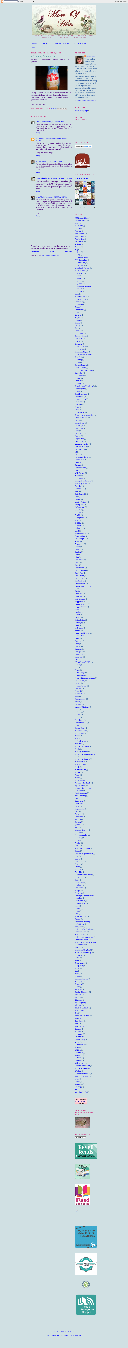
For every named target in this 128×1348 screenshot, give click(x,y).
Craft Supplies (80, 399)
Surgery (78, 997)
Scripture (78, 927)
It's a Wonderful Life (82, 662)
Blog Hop (78, 281)
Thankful (78, 1000)
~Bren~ (39, 122)
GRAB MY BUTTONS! (61, 44)
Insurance (79, 654)
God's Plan (79, 573)
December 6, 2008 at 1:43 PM (61, 178)
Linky (77, 717)
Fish (76, 520)
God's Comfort (80, 570)
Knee (77, 696)
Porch (77, 846)
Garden (78, 552)
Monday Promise (81, 752)
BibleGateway (80, 271)
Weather (78, 1055)
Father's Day (80, 507)
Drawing (78, 462)
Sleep (77, 960)
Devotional (79, 441)
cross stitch (79, 412)
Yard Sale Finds (81, 1092)
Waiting (78, 1050)
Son (76, 971)
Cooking (78, 383)
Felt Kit (77, 515)
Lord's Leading (80, 723)
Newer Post (35, 251)
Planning (78, 838)
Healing (78, 612)
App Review (79, 239)
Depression (79, 439)
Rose (77, 914)
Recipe (77, 891)
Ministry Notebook (82, 746)
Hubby (77, 644)
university (79, 1034)
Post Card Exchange (82, 848)
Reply (38, 133)
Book (77, 294)
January (78, 665)
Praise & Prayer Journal (84, 854)
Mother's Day (80, 762)
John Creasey (80, 681)
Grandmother (80, 584)
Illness (77, 646)
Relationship (80, 901)
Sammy (78, 919)
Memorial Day (80, 731)
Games (77, 549)
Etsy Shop (78, 478)
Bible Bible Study (81, 257)
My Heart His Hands (82, 783)
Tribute (78, 1018)
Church (77, 357)
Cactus (77, 323)
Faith (77, 491)
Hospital (78, 641)
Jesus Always (80, 673)
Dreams (78, 465)
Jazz (76, 667)
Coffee (77, 362)
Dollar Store (79, 460)
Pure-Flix (78, 872)
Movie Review (80, 770)
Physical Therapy (81, 830)
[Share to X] (62, 109)
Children (78, 344)
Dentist (78, 436)
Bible (77, 255)
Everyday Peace (81, 483)
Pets (76, 827)
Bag (76, 250)
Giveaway (78, 560)
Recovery (78, 893)
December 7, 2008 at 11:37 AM (56, 197)
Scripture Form (80, 932)
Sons (77, 974)
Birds (77, 276)
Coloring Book (80, 368)
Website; (78, 1058)
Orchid (77, 806)
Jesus (77, 670)
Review (77, 909)
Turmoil (78, 1029)
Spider (77, 976)
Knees (77, 702)
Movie (77, 767)
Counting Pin (80, 389)
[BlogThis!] (60, 109)
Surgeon (78, 995)
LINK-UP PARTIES (79, 44)
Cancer (77, 331)
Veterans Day (80, 1039)
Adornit (78, 228)
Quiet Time (79, 877)
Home (52, 251)
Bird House (79, 273)
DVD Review (79, 473)
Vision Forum (80, 1045)
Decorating (79, 433)
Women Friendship (82, 1074)
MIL (76, 739)
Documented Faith (82, 457)
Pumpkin (78, 869)
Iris (76, 660)
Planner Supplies (81, 835)
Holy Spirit (79, 628)
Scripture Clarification (83, 929)
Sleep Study (79, 966)
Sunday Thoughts (81, 992)
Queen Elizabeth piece (83, 875)
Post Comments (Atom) (50, 256)
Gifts (77, 557)
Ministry (78, 744)
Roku (77, 911)
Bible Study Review (82, 268)
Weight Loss (79, 1063)
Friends (78, 541)
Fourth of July (80, 536)
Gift (76, 555)
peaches (78, 825)
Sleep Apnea (79, 963)
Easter (77, 476)
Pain (76, 811)
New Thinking (80, 796)
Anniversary (79, 234)
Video (77, 1042)
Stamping (78, 981)
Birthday (78, 278)
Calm (77, 328)
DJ (76, 452)
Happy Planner (80, 607)
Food (77, 531)
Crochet (78, 405)
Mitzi (77, 749)
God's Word (79, 576)
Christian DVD (80, 347)
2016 (76, 223)
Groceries (78, 594)
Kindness (78, 694)
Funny (77, 547)
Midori (77, 736)
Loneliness (79, 720)
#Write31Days (80, 221)
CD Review (79, 333)
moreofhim (90, 56)
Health (77, 615)
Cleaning (78, 360)
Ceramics (78, 339)
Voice (77, 1047)
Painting (78, 814)
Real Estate (79, 888)
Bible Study (79, 265)
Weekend (78, 1061)
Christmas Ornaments (83, 354)
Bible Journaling (81, 260)
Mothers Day (80, 764)
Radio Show (79, 883)
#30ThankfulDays (82, 218)
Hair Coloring (80, 599)
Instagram (79, 652)
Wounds (78, 1084)
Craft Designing (81, 394)
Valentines (79, 1037)
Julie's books (82, 178)
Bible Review (80, 263)
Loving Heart (80, 728)
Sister (77, 958)
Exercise (78, 486)
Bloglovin (78, 291)
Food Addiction (80, 534)
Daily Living (79, 423)
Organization (80, 809)
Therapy (78, 1005)
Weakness (79, 1053)
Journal (77, 683)
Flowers (78, 526)
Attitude (78, 244)
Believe (78, 252)
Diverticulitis (80, 449)
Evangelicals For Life (83, 481)
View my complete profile (85, 101)
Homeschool (79, 636)
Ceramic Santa (80, 336)
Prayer (77, 859)
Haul (77, 609)
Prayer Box (79, 862)
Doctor (77, 454)
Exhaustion (79, 489)
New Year (78, 798)
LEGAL (34, 48)
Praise (77, 851)
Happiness (79, 602)
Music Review (80, 780)
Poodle (77, 843)
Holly (77, 625)
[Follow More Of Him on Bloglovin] (83, 147)
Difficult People (81, 447)
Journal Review (80, 686)
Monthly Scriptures (82, 759)
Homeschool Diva (43, 178)
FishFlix (78, 523)
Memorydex (79, 733)
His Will (78, 617)
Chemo (77, 341)
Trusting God (80, 1026)
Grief (77, 591)
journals (78, 688)
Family (77, 499)
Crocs (77, 407)
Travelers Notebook (82, 1016)
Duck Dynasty (80, 468)
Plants (77, 840)
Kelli (38, 161)
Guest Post (79, 596)
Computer (78, 373)
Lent (76, 710)
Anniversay (79, 236)
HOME (34, 44)
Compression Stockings (84, 370)
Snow (77, 968)
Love (77, 725)
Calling (77, 325)
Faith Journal (80, 494)
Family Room (80, 505)
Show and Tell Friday (83, 953)
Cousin (77, 391)
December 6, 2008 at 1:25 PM (51, 161)
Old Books (79, 804)
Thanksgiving (80, 1003)
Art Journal (79, 242)
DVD (76, 470)
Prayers (78, 864)
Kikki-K (78, 691)
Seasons (78, 947)
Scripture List (80, 934)
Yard (76, 1089)
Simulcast (78, 955)
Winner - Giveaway (82, 1066)
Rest (76, 906)
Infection (78, 649)
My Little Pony (80, 785)
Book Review (80, 297)
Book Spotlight (80, 299)
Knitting (78, 704)
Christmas (79, 349)
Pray (76, 856)
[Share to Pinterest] (66, 109)
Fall (76, 497)
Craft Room (79, 397)
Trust (77, 1024)
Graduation (79, 581)
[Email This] (58, 109)
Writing (78, 1087)
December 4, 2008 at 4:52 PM (53, 122)
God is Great (79, 568)
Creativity (78, 402)
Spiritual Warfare (81, 979)
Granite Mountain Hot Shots (85, 586)
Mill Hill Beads (80, 741)
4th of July (79, 226)
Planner (78, 833)
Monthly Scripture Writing (85, 754)
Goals (77, 563)
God (76, 565)
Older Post (68, 251)
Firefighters (79, 518)
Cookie (77, 378)
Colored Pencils (81, 365)
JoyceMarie (40, 197)
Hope (77, 638)
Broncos (78, 315)
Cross (77, 410)
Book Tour (79, 302)
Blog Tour (78, 284)
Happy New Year (81, 604)
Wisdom (78, 1071)
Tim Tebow (79, 1010)
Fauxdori (78, 510)
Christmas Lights (81, 352)
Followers (78, 528)
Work (77, 1079)
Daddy (77, 420)
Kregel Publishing (82, 707)
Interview (78, 657)
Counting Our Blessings (84, 386)
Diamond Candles (81, 444)
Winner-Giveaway (82, 1068)
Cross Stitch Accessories (84, 415)
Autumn (78, 247)
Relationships (80, 903)
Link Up (78, 712)
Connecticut (79, 376)
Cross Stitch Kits (81, 418)
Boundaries (79, 310)
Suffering (78, 989)
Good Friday (79, 578)
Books (77, 307)
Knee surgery (80, 699)
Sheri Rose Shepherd (83, 950)
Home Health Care (82, 633)
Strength (78, 984)
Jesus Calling (80, 675)
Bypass (77, 318)
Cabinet (78, 320)
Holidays (78, 623)
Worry (77, 1082)
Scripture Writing (81, 940)
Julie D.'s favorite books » (88, 208)
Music (77, 778)
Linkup (77, 715)
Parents (78, 819)
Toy (76, 1013)
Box (76, 312)
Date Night (79, 426)
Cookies (78, 381)
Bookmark (79, 304)
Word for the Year (81, 1076)
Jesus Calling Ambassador (85, 678)
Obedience (79, 801)
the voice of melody (44, 139)
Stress (77, 987)
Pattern (78, 822)
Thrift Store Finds (82, 1008)
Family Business (81, 502)
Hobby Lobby (80, 620)
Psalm (77, 867)
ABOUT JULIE (45, 44)
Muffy (77, 775)
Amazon (78, 231)
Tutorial (78, 1032)
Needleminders (81, 793)
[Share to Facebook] (64, 109)
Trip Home (79, 1021)
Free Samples (80, 539)
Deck (77, 431)
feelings (78, 512)
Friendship (79, 544)
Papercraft (79, 817)
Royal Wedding (80, 916)
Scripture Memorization (84, 937)
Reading (78, 885)
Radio (77, 880)
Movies (77, 772)
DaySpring (79, 428)
